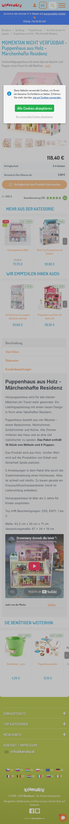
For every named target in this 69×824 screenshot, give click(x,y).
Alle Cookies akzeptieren (34, 108)
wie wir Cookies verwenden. (47, 97)
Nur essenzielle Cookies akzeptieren (34, 116)
